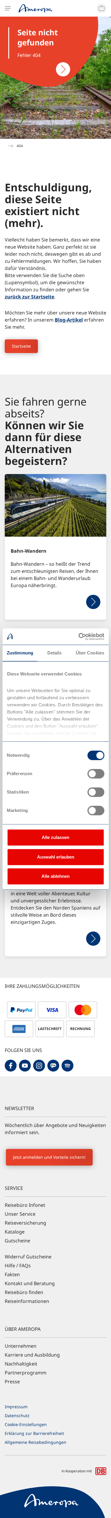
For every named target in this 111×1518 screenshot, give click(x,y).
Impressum (16, 1406)
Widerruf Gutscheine (28, 1256)
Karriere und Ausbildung (32, 1355)
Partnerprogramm (25, 1372)
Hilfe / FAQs (18, 1265)
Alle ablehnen (55, 876)
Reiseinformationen (27, 1301)
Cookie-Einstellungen (26, 1424)
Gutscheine (17, 1240)
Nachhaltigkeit (21, 1363)
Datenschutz (17, 1415)
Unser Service (20, 1214)
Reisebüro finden (24, 1292)
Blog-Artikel (69, 320)
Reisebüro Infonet (25, 1205)
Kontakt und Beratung (30, 1283)
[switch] (95, 773)
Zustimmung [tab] (20, 652)
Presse (12, 1381)
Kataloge (15, 1231)
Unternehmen (20, 1346)
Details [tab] (54, 652)
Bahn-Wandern (28, 551)
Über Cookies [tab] (90, 652)
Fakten (12, 1274)
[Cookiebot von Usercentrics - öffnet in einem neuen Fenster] (79, 636)
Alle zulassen (55, 837)
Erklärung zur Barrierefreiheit (34, 1433)
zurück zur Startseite (29, 296)
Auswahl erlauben (55, 856)
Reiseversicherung (25, 1223)
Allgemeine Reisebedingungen (35, 1442)
